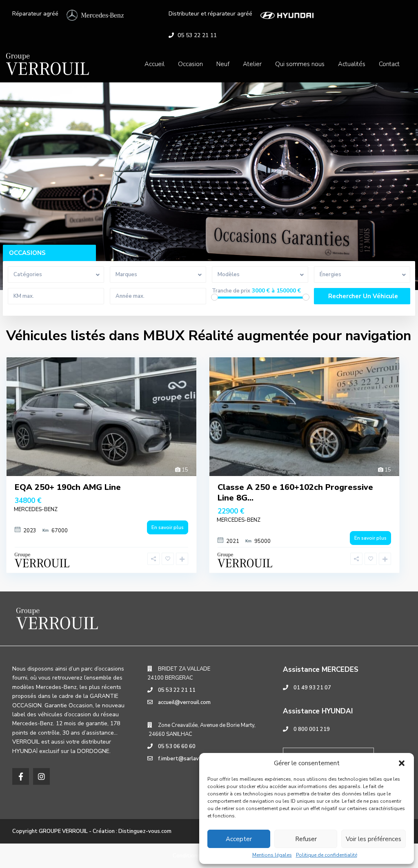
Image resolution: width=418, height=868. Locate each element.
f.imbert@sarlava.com (185, 758)
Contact (389, 64)
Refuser (306, 839)
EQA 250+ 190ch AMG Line (68, 487)
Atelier (252, 64)
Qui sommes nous (300, 64)
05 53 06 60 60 (177, 746)
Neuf (222, 64)
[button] (402, 763)
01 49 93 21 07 (312, 687)
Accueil (155, 64)
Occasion (190, 64)
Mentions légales (272, 855)
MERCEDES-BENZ (36, 509)
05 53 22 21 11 (197, 35)
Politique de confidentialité (326, 855)
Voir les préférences (373, 839)
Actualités (351, 64)
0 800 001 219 (311, 729)
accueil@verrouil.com (184, 702)
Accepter (239, 839)
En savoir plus (167, 527)
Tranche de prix (231, 291)
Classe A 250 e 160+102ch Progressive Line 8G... (295, 492)
